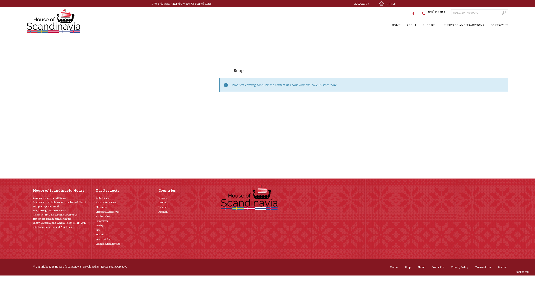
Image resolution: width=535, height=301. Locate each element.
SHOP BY (429, 25)
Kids (98, 229)
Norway (162, 198)
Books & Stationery (106, 202)
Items (391, 3)
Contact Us (438, 267)
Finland (162, 207)
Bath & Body (102, 198)
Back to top (522, 271)
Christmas (101, 207)
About (421, 267)
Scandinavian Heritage (108, 243)
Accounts (360, 3)
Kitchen (100, 234)
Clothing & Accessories (108, 211)
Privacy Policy (459, 267)
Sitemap (502, 267)
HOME (396, 25)
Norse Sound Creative (114, 266)
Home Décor (102, 220)
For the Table (103, 216)
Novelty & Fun (103, 239)
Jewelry (99, 225)
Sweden (162, 202)
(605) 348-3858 (436, 11)
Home (393, 267)
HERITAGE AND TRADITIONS (464, 25)
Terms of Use (483, 267)
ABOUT (412, 25)
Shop (407, 267)
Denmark (163, 211)
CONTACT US (499, 25)
